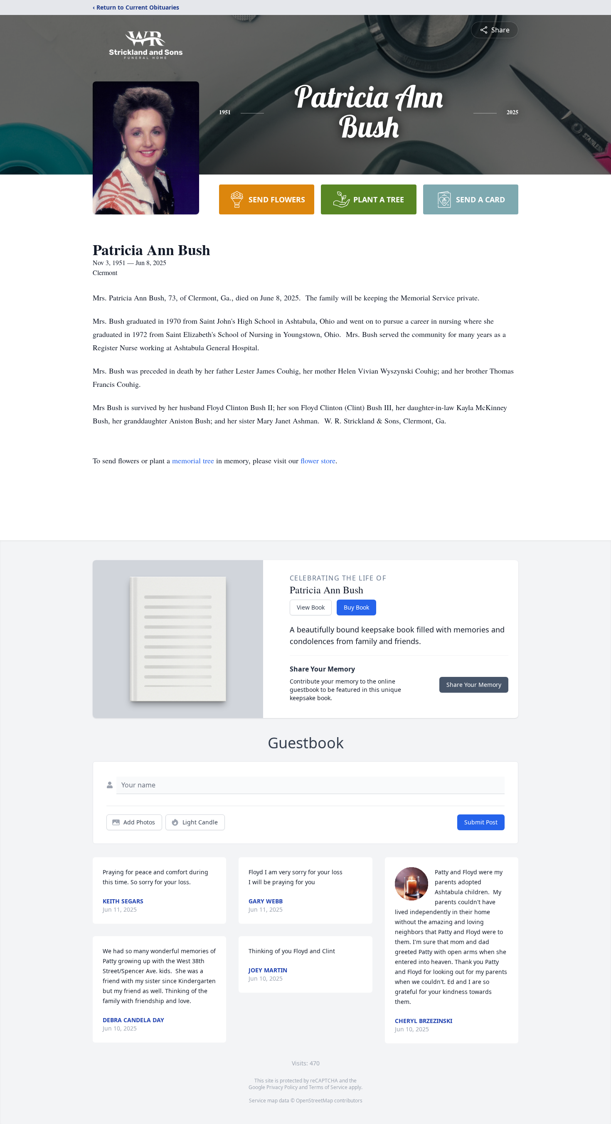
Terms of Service (328, 1087)
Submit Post (481, 822)
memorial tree (193, 460)
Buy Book (356, 607)
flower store (318, 460)
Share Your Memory (473, 685)
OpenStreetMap (314, 1100)
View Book (311, 607)
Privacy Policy (282, 1087)
